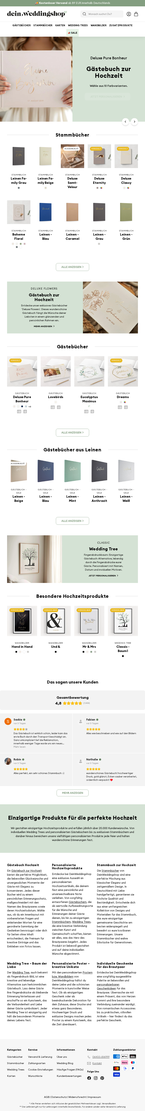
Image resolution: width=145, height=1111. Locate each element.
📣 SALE (72, 32)
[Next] (134, 121)
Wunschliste (35, 1076)
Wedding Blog (65, 1063)
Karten (60, 25)
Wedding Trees (78, 25)
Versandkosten (109, 1103)
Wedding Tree (20, 972)
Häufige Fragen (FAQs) (70, 1069)
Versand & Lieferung (40, 1056)
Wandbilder (98, 25)
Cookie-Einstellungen (40, 1069)
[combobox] (101, 14)
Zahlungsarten (36, 1063)
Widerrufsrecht (77, 1097)
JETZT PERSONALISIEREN (106, 96)
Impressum (94, 1097)
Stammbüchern (61, 921)
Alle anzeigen (71, 267)
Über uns (62, 1056)
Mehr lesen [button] (20, 746)
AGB (47, 1097)
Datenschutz (59, 1097)
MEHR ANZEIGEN (43, 326)
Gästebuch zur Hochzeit (26, 870)
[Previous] (125, 121)
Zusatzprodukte (121, 25)
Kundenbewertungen (69, 1076)
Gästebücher (21, 25)
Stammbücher (43, 25)
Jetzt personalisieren (102, 575)
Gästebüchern (77, 902)
